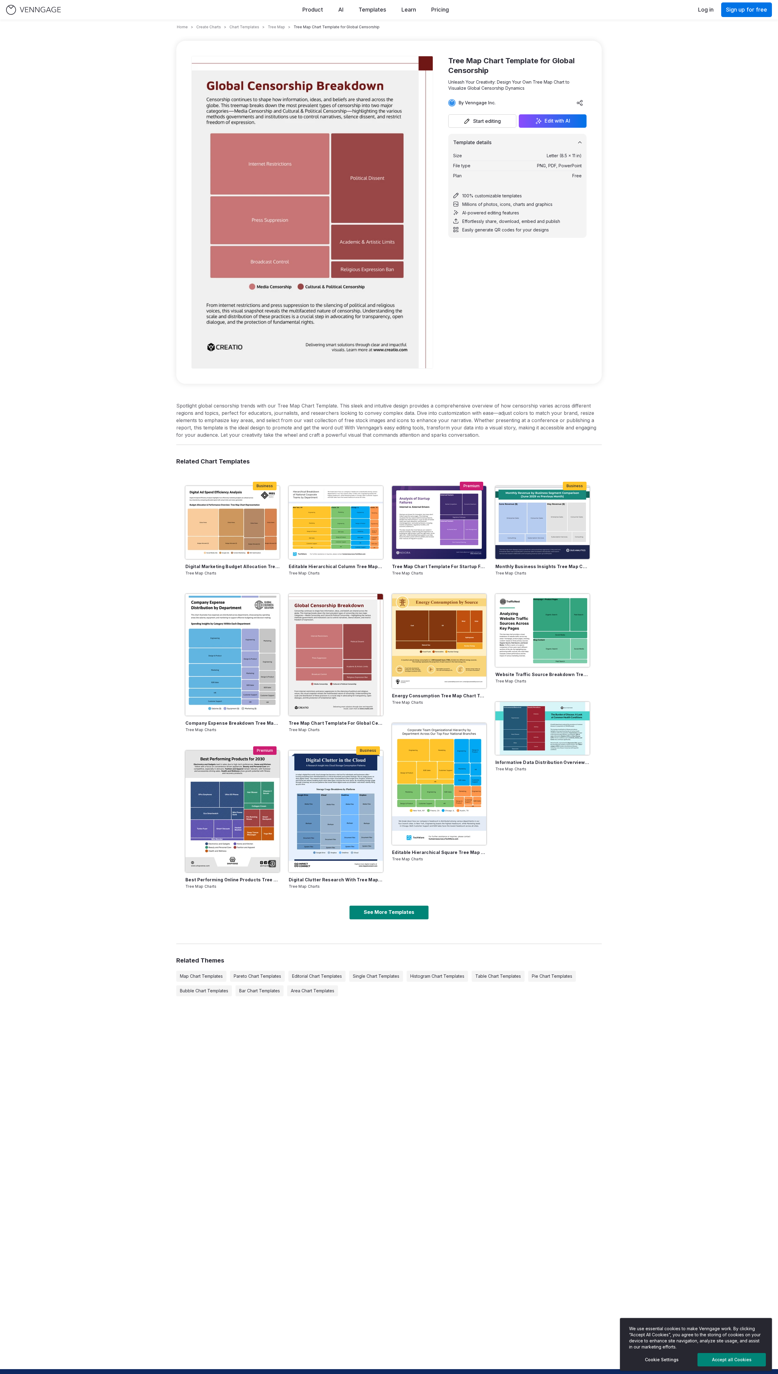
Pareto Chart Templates (257, 976)
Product (312, 9)
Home (182, 27)
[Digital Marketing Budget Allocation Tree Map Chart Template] (232, 522)
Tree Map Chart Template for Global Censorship (336, 723)
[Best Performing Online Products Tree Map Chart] (232, 811)
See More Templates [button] (389, 912)
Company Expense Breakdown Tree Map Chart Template (232, 723)
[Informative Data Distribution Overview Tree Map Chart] (542, 728)
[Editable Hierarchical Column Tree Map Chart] (336, 522)
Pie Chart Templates (552, 976)
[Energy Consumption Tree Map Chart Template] (439, 641)
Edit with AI (557, 121)
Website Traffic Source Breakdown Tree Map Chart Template (542, 674)
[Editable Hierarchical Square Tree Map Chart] (439, 784)
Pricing (440, 9)
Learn (408, 9)
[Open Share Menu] (580, 102)
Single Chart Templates (376, 976)
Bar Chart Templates (259, 990)
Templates (372, 9)
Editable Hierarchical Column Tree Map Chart (336, 566)
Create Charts (208, 27)
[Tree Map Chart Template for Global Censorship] (336, 655)
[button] (482, 121)
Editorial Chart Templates (317, 976)
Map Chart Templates (201, 976)
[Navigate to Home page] (33, 10)
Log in (706, 9)
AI (340, 9)
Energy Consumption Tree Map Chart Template (439, 695)
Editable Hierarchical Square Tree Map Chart (439, 852)
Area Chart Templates (312, 990)
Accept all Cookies (732, 1359)
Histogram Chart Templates (437, 976)
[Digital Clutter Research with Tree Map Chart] (336, 811)
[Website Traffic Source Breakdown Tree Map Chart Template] (542, 630)
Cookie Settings (662, 1359)
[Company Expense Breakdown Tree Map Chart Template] (232, 655)
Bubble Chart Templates (204, 990)
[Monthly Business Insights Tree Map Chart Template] (542, 522)
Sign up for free (746, 9)
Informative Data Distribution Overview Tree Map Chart (542, 762)
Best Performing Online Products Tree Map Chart (232, 879)
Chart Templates (244, 27)
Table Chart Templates (498, 976)
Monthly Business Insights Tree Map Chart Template (542, 566)
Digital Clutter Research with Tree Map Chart (336, 879)
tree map (276, 27)
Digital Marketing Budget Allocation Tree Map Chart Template (232, 566)
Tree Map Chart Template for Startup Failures (439, 566)
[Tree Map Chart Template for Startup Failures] (439, 522)
